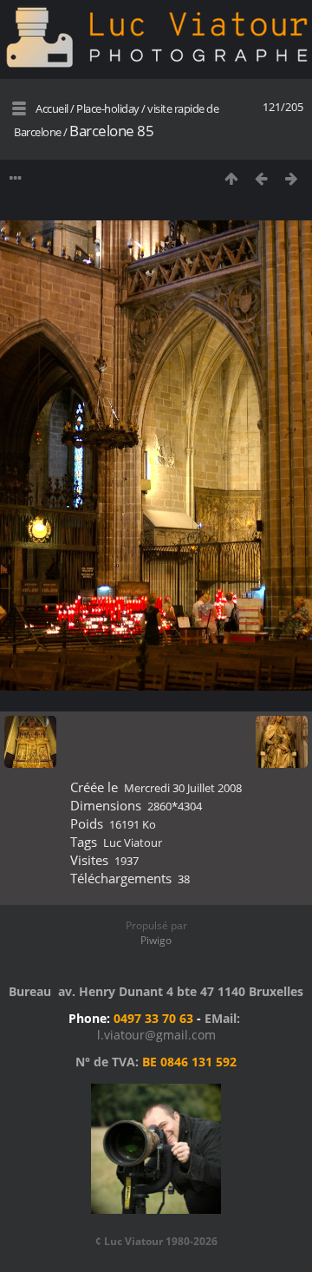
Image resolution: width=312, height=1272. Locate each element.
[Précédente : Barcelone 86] (261, 178)
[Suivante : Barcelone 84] (291, 178)
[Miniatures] (231, 178)
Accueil (52, 108)
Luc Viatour (132, 842)
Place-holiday (108, 108)
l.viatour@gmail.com (156, 1034)
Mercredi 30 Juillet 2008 (183, 788)
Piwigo (156, 940)
